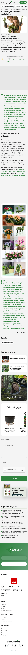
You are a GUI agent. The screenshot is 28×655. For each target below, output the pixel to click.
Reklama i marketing (6, 610)
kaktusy (3, 173)
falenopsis (15, 175)
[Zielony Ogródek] (14, 641)
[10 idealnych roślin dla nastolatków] (14, 240)
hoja (2, 171)
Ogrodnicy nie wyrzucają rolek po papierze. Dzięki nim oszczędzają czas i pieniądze (14, 532)
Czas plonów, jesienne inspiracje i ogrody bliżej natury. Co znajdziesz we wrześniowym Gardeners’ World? (12, 522)
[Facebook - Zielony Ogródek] (8, 645)
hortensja (22, 175)
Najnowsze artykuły (9, 507)
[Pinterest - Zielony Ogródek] (15, 645)
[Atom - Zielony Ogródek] (22, 645)
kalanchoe (21, 171)
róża (2, 175)
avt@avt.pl (4, 593)
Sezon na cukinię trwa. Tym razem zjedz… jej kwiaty (10, 536)
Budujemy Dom (5, 629)
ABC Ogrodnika (9, 6)
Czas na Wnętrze (5, 631)
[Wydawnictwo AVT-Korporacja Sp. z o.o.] (14, 581)
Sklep (22, 2)
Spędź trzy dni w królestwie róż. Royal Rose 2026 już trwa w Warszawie (13, 517)
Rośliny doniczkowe (7, 342)
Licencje (3, 619)
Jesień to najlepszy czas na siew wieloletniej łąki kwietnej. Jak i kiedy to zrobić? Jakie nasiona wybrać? (12, 512)
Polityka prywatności (6, 622)
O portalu (3, 604)
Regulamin (3, 617)
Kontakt (3, 608)
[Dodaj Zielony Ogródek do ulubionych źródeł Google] (5, 645)
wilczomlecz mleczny (11, 171)
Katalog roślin (19, 6)
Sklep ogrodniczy (5, 635)
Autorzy (3, 606)
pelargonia (8, 175)
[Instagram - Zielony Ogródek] (12, 645)
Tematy (4, 338)
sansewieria (21, 169)
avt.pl (2, 595)
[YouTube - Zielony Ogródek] (19, 645)
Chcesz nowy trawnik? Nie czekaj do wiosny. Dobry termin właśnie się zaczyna (14, 527)
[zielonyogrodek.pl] (1, 9)
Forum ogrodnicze (6, 633)
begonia (21, 173)
